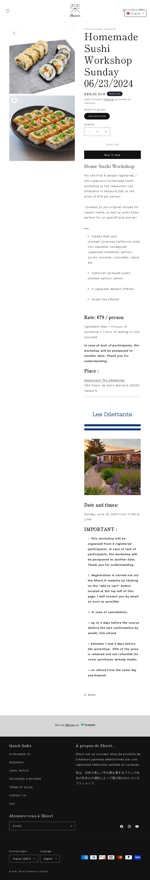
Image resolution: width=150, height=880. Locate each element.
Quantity (89, 124)
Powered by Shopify (37, 871)
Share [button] (92, 694)
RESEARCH (16, 762)
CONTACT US (17, 795)
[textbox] (112, 268)
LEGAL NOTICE (19, 770)
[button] (8, 11)
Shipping (108, 99)
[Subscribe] (71, 826)
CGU (12, 803)
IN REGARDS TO (19, 754)
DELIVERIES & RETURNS (25, 778)
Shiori (22, 871)
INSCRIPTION (99, 117)
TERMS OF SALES (21, 787)
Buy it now (112, 155)
